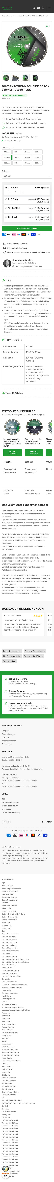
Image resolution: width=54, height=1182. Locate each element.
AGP (3, 883)
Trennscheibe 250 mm (10, 1140)
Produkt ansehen (12, 452)
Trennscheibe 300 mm (10, 1143)
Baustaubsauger (8, 894)
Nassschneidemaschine (10, 1055)
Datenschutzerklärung (11, 812)
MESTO (4, 1041)
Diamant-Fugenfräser (9, 942)
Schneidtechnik (7, 1089)
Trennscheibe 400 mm (10, 1148)
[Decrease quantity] (9, 192)
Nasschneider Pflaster (10, 1049)
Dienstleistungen (8, 734)
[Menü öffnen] (49, 8)
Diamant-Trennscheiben (10, 951)
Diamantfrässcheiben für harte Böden (15, 959)
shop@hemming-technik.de (26, 708)
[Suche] (34, 8)
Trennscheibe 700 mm (10, 1160)
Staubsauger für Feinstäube (11, 1100)
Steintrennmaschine (9, 1112)
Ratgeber (5, 731)
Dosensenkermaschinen (10, 970)
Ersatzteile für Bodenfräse (11, 976)
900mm (37, 163)
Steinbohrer (6, 1106)
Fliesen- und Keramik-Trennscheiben (15, 985)
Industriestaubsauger (9, 1004)
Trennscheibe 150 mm (10, 1126)
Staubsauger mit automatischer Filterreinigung (18, 1103)
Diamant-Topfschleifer (10, 948)
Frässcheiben (7, 990)
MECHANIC (6, 1038)
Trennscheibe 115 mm (10, 1120)
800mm (27, 163)
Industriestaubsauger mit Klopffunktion (16, 1010)
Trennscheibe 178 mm (10, 1129)
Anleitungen (7, 744)
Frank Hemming (18, 263)
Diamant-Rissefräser (9, 945)
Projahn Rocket (7, 1069)
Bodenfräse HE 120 (9, 911)
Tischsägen (6, 1117)
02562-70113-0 (18, 710)
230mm (27, 152)
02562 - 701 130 (36, 266)
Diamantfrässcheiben (9, 956)
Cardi (4, 931)
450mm (27, 157)
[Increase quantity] (21, 192)
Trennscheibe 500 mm (10, 1154)
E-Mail (26, 266)
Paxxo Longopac (8, 1066)
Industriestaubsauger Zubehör (12, 1007)
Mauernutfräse (7, 1044)
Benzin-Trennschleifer (9, 900)
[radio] (27, 190)
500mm (37, 157)
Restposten (6, 1072)
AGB (4, 799)
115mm (7, 152)
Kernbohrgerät (7, 1021)
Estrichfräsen (6, 979)
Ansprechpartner (9, 741)
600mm (7, 163)
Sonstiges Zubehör (8, 1095)
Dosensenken (7, 968)
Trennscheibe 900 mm (10, 1165)
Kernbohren (6, 1016)
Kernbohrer (6, 1019)
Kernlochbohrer (7, 1030)
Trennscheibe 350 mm (10, 1145)
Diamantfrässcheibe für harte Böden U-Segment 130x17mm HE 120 (12, 442)
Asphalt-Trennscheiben (10, 891)
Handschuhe (6, 996)
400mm (17, 157)
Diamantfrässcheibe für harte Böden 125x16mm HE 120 (33, 441)
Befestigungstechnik (9, 897)
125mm (17, 152)
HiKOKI (4, 1002)
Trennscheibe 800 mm (10, 1162)
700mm (17, 163)
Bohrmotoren (6, 925)
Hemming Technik (8, 999)
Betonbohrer (6, 908)
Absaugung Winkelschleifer (11, 889)
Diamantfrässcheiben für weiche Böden (16, 962)
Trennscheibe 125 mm (10, 1123)
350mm (7, 157)
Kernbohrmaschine (8, 1024)
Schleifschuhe (7, 1083)
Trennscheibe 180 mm (10, 1131)
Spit (3, 1098)
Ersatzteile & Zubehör (9, 973)
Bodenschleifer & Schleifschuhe (13, 914)
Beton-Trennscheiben (9, 906)
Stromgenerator (7, 1114)
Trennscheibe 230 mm (10, 1137)
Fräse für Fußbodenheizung (12, 987)
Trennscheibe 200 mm (10, 1134)
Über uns (5, 737)
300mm (37, 152)
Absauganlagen (7, 886)
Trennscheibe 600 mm (10, 1157)
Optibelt (4, 1064)
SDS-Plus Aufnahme (9, 1081)
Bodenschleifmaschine (10, 917)
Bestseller (5, 903)
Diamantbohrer (7, 954)
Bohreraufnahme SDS (9, 920)
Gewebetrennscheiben (10, 993)
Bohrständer (6, 928)
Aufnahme (6, 171)
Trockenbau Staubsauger (11, 1171)
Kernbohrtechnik (8, 1027)
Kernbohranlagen (8, 1013)
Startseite (5, 16)
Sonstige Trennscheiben (10, 1092)
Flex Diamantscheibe (9, 982)
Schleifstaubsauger (9, 1086)
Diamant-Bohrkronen (9, 937)
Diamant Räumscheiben (10, 934)
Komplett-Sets (7, 1035)
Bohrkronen (6, 923)
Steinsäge (5, 1109)
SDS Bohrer (6, 1075)
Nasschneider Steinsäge (10, 1052)
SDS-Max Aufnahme (9, 1078)
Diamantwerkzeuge (8, 965)
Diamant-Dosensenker (10, 939)
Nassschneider (7, 1058)
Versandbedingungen (10, 802)
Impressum (6, 809)
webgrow (18, 847)
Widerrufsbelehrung (10, 806)
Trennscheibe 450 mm (10, 1151)
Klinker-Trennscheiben (10, 1033)
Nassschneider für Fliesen (11, 1061)
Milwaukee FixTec (8, 1047)
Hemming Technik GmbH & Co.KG (30, 831)
